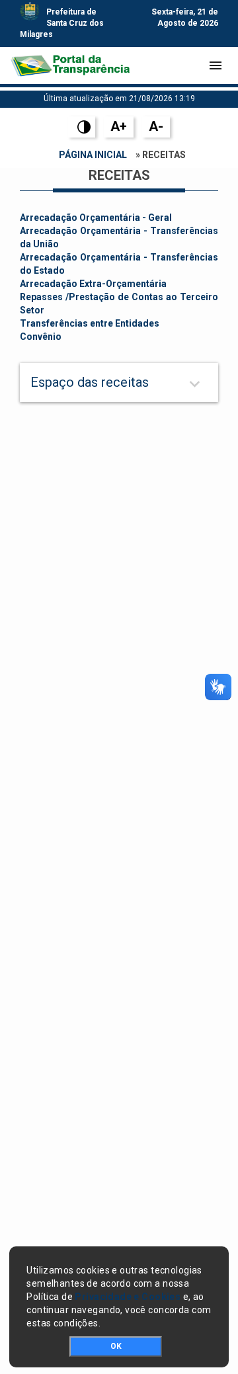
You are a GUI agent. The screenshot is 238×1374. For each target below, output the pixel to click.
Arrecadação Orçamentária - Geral (96, 217)
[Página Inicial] (70, 65)
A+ (118, 126)
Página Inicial (93, 154)
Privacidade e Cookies (127, 1296)
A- (156, 126)
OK (116, 1346)
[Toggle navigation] (215, 65)
